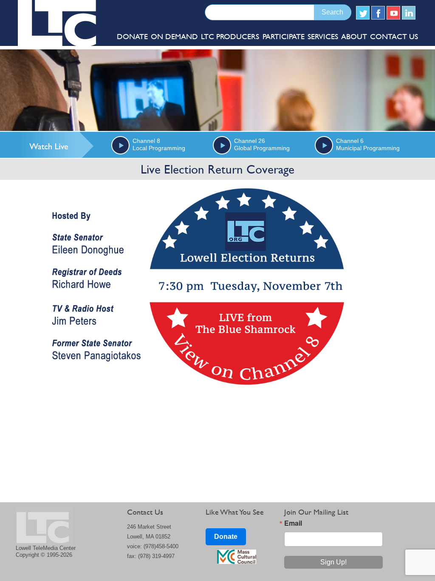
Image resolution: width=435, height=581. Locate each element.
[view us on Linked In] (408, 13)
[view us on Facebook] (378, 13)
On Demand (174, 36)
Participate (284, 36)
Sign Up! (333, 562)
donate (132, 36)
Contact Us (394, 36)
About (354, 36)
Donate (225, 536)
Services (323, 36)
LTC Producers (230, 36)
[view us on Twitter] (363, 13)
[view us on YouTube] (393, 13)
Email (293, 523)
